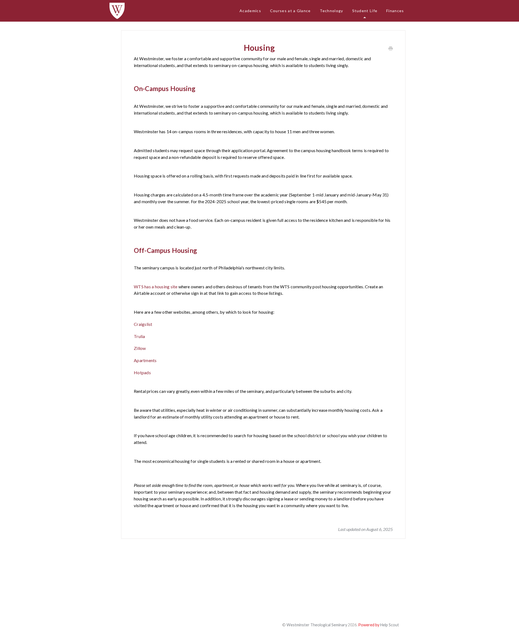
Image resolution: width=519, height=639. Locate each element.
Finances (395, 10)
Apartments (145, 360)
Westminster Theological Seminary (317, 625)
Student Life (365, 10)
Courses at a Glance (290, 10)
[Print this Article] (390, 48)
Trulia (139, 336)
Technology (331, 10)
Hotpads (142, 372)
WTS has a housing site (156, 286)
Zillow (140, 348)
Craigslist (143, 324)
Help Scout (389, 625)
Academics (250, 10)
